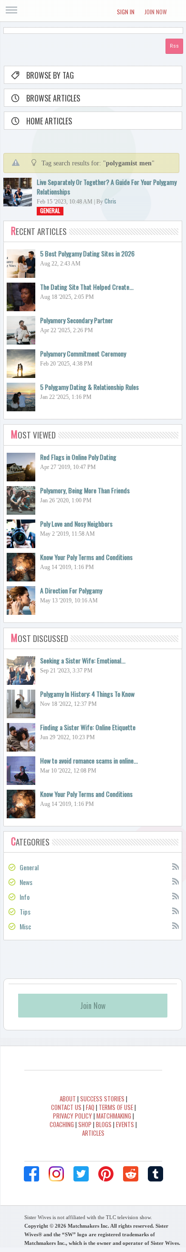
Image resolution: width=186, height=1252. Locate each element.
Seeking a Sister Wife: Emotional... (82, 660)
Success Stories (102, 1098)
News (26, 882)
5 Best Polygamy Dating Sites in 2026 (87, 253)
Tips (25, 911)
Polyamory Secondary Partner (76, 320)
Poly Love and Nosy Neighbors (76, 524)
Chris (110, 201)
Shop (85, 1124)
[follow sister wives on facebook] (31, 1173)
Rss (175, 866)
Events (125, 1124)
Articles (93, 1133)
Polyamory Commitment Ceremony (83, 353)
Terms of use (116, 1107)
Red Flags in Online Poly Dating (78, 457)
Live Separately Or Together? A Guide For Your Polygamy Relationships (106, 186)
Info (25, 897)
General (50, 210)
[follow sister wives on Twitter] (81, 1173)
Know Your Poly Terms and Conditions (86, 557)
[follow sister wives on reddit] (130, 1173)
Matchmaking (113, 1115)
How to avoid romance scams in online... (89, 760)
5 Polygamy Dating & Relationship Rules (89, 387)
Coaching (62, 1124)
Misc (25, 926)
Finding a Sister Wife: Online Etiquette (87, 727)
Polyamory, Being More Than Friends (85, 490)
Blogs (104, 1124)
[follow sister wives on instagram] (56, 1173)
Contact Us (66, 1107)
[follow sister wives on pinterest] (106, 1173)
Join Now (156, 12)
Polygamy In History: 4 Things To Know (87, 694)
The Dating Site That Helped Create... (87, 287)
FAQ (90, 1107)
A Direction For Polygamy (71, 590)
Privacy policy (72, 1115)
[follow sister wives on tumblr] (155, 1173)
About (68, 1098)
